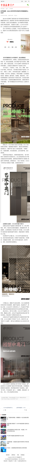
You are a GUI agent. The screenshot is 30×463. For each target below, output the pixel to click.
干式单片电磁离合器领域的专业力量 (15, 435)
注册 (26, 1)
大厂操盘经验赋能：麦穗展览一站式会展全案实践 (18, 418)
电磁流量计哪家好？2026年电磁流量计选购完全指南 (18, 424)
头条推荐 (11, 8)
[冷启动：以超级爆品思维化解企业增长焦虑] (3, 449)
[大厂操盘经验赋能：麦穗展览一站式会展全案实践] (3, 419)
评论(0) (15, 15)
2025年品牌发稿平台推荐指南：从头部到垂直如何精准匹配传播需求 (8, 407)
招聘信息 (13, 454)
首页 (7, 8)
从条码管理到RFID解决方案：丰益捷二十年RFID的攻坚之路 (17, 430)
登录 (22, 1)
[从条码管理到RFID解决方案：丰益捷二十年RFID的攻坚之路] (3, 431)
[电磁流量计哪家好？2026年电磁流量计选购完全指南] (3, 425)
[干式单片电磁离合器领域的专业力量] (3, 437)
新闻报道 (22, 454)
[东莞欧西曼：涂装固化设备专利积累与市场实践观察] (3, 443)
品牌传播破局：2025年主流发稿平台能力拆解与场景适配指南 (21, 407)
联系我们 (8, 454)
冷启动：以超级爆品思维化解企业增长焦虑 (17, 447)
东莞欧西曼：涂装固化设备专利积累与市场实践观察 (18, 442)
